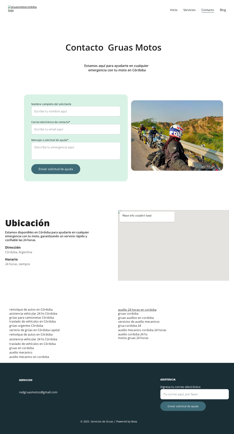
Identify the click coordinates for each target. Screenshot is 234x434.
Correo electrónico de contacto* (50, 122)
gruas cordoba (128, 314)
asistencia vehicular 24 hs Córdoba (33, 314)
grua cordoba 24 (130, 326)
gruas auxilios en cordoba (136, 318)
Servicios (189, 10)
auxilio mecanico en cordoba (29, 357)
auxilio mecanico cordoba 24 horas (142, 330)
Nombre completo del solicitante (51, 104)
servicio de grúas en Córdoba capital (34, 330)
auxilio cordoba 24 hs (133, 334)
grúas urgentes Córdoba (26, 326)
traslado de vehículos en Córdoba (32, 321)
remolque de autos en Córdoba (31, 309)
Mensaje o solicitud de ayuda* (50, 140)
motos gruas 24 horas (133, 338)
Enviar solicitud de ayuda (56, 169)
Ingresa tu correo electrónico (180, 387)
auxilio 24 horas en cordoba (137, 310)
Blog (223, 10)
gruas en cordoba (21, 348)
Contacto (207, 10)
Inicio (174, 10)
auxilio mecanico (20, 352)
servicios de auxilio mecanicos (139, 322)
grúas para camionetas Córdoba (31, 318)
